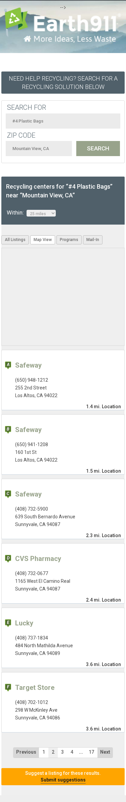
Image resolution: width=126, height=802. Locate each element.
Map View (43, 239)
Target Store (34, 687)
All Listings (15, 239)
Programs (69, 239)
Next (105, 752)
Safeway (28, 365)
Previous (26, 752)
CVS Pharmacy (38, 559)
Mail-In (92, 239)
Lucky (24, 623)
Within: (17, 212)
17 (91, 752)
